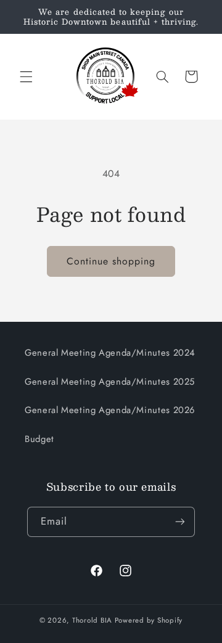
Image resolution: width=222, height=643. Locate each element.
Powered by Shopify (149, 620)
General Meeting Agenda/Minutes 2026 (110, 410)
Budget (39, 439)
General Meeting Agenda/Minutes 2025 (110, 381)
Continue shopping (111, 261)
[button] (26, 76)
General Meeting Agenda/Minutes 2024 (110, 352)
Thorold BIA (92, 620)
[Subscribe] (180, 522)
